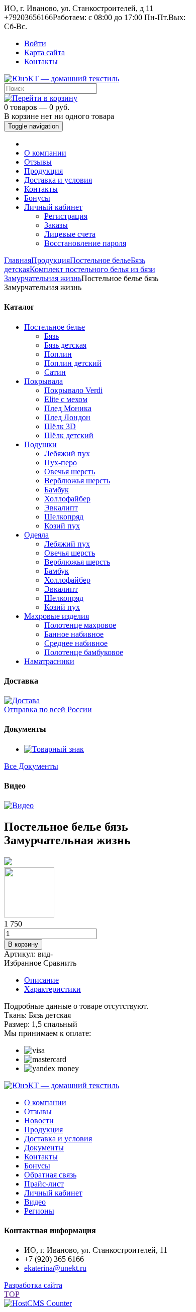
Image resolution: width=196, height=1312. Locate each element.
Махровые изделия (56, 616)
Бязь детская (65, 345)
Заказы (56, 225)
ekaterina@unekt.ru (55, 1268)
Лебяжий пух (67, 453)
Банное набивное (74, 634)
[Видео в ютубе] (19, 805)
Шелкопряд (63, 516)
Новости (39, 1120)
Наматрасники (49, 661)
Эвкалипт (61, 507)
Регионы (39, 1211)
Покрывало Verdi (73, 390)
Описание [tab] (41, 980)
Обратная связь (50, 1174)
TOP (12, 1294)
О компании (45, 153)
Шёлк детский (68, 435)
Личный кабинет (53, 207)
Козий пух (62, 525)
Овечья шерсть (69, 471)
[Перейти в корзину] (40, 98)
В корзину (23, 944)
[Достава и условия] (22, 700)
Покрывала (43, 381)
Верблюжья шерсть (77, 480)
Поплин (58, 354)
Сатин (55, 372)
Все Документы (31, 766)
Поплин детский (73, 363)
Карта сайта (44, 52)
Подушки (40, 444)
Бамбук (56, 489)
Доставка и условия (58, 180)
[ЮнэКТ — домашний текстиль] (61, 78)
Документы (44, 1147)
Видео (35, 1202)
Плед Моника (67, 408)
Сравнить (59, 963)
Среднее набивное (76, 643)
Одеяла (36, 535)
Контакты (41, 61)
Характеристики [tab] (52, 989)
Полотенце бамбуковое (83, 652)
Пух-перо (60, 462)
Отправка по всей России (48, 709)
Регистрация (65, 216)
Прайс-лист (44, 1183)
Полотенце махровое (80, 625)
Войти (35, 43)
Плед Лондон (67, 417)
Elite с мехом (65, 399)
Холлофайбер (67, 498)
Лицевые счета (69, 234)
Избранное (22, 963)
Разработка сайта (33, 1285)
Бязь (51, 336)
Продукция (43, 171)
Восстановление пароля (85, 243)
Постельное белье (54, 327)
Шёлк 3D (60, 426)
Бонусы (37, 198)
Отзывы (38, 162)
